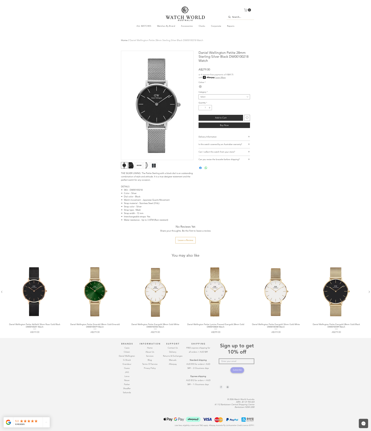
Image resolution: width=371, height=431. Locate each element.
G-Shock (127, 360)
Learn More (220, 77)
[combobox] (224, 96)
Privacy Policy (150, 368)
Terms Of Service (150, 364)
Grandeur (126, 364)
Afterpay (173, 364)
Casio (126, 347)
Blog (150, 360)
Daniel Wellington (127, 356)
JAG (127, 372)
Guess (127, 368)
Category (203, 92)
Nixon (127, 380)
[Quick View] (34, 292)
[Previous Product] (1, 292)
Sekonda (127, 392)
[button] (248, 10)
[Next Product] (369, 292)
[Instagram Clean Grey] (227, 387)
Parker (127, 384)
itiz (126, 352)
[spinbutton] (205, 107)
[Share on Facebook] (200, 168)
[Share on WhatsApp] (206, 168)
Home (124, 40)
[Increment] (210, 107)
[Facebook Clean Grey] (221, 387)
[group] (185, 298)
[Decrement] (200, 107)
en (129, 352)
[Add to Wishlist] (247, 118)
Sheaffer (127, 388)
